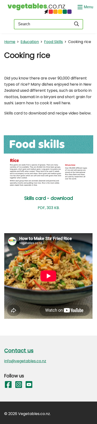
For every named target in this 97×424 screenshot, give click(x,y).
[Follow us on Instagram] (18, 385)
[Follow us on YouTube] (28, 385)
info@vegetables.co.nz (25, 361)
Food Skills (53, 41)
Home (9, 41)
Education (29, 41)
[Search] (76, 24)
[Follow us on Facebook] (8, 385)
